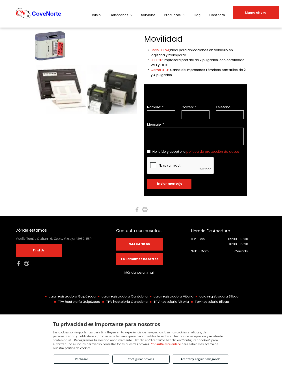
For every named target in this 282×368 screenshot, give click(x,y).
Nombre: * (155, 107)
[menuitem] (96, 15)
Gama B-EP (160, 69)
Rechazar (81, 359)
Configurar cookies (141, 359)
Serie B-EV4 (160, 50)
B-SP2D (156, 60)
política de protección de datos (212, 151)
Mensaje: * (155, 124)
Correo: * (189, 107)
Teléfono (223, 107)
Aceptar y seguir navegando (200, 359)
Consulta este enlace (166, 344)
